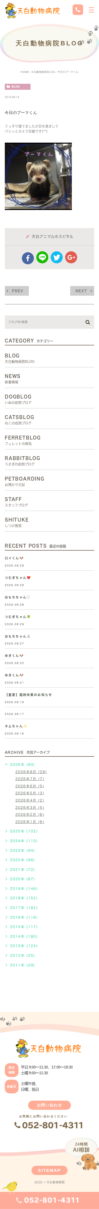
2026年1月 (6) (29, 822)
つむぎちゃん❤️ (18, 577)
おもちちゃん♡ (17, 597)
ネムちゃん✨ (16, 726)
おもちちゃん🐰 (18, 636)
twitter (57, 257)
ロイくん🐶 (14, 558)
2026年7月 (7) (29, 779)
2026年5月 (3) (29, 793)
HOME (24, 72)
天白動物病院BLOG (43, 72)
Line (42, 257)
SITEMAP (49, 1170)
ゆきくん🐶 (14, 655)
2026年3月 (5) (29, 807)
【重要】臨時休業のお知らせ (28, 694)
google (71, 257)
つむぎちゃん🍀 (18, 616)
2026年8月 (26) (31, 772)
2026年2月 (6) (29, 814)
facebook (28, 258)
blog (16, 86)
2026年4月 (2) (29, 800)
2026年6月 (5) (29, 786)
